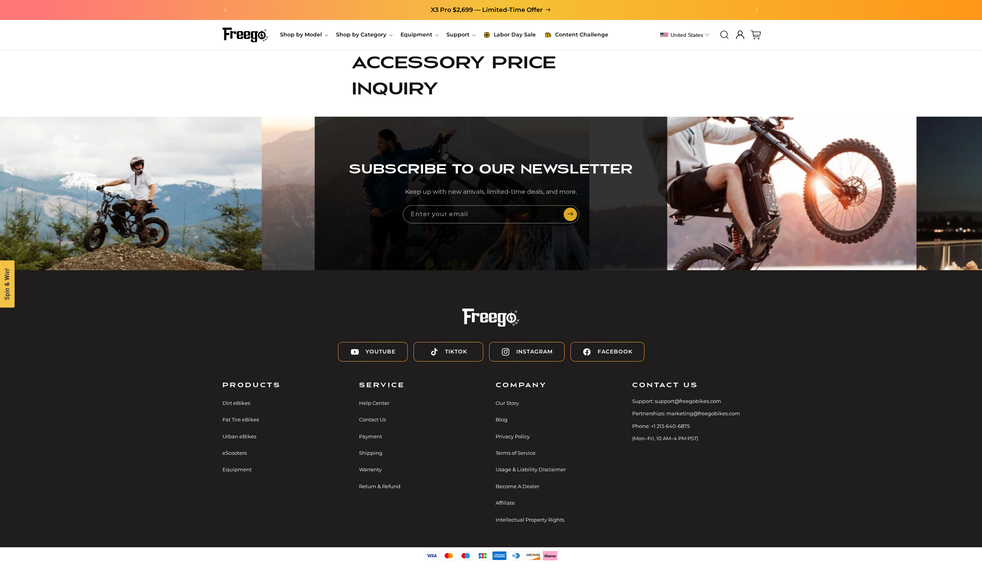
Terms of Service (515, 453)
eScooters (234, 453)
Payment (370, 436)
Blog (501, 420)
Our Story (507, 403)
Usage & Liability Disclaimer (531, 470)
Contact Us (372, 420)
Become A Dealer (517, 486)
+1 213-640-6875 (670, 426)
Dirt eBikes (236, 403)
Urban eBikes (239, 436)
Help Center (374, 403)
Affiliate (505, 503)
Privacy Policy (513, 436)
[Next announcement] (756, 10)
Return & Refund (379, 486)
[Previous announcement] (225, 10)
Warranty (370, 470)
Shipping (370, 453)
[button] (303, 34)
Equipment (237, 470)
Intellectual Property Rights (530, 520)
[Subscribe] (570, 214)
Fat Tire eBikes (240, 420)
